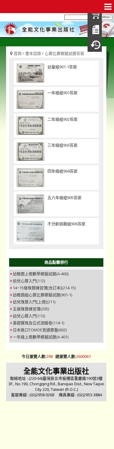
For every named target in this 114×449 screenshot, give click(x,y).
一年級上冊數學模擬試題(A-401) (40, 337)
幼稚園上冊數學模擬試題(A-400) (40, 273)
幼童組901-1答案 (62, 66)
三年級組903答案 (62, 145)
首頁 (18, 53)
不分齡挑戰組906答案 (66, 223)
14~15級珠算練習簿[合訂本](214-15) (44, 287)
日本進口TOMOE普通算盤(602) (40, 330)
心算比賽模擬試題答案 (64, 53)
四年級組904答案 (62, 171)
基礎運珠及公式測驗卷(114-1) (38, 323)
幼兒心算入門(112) (29, 280)
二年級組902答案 (62, 119)
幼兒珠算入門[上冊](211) (34, 302)
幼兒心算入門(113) (29, 316)
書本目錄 (33, 53)
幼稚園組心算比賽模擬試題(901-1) (42, 295)
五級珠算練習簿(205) (31, 309)
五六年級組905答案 (64, 197)
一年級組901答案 (62, 92)
